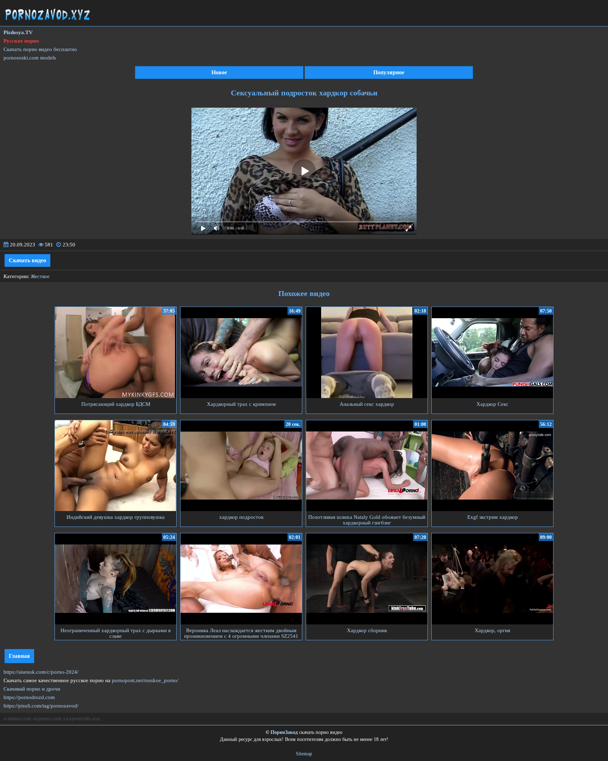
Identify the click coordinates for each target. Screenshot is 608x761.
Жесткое (40, 276)
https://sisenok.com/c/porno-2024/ (41, 672)
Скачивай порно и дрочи (32, 689)
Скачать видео (27, 260)
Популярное (388, 72)
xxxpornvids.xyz (81, 718)
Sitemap (304, 753)
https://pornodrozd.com (29, 697)
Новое (219, 72)
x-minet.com (17, 718)
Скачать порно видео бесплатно (40, 49)
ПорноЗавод (284, 732)
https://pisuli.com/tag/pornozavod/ (41, 706)
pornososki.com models (30, 58)
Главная (19, 656)
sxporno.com (47, 718)
